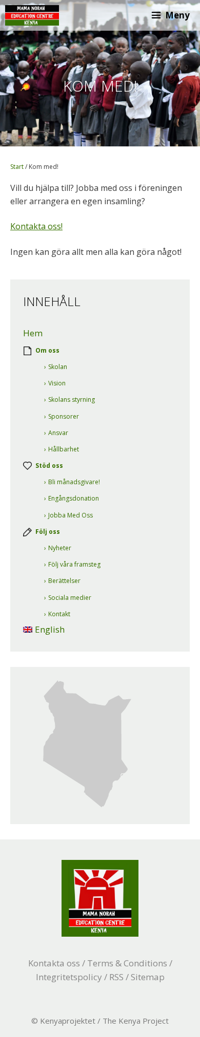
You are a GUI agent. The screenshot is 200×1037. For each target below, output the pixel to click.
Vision (57, 383)
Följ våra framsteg (74, 564)
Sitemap (148, 977)
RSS (116, 977)
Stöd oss (49, 465)
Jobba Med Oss (70, 515)
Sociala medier (69, 597)
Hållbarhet (63, 449)
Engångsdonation (73, 498)
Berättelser (64, 580)
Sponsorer (63, 416)
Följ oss (47, 531)
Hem (33, 333)
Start (17, 166)
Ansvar (58, 432)
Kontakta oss (54, 963)
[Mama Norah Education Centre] (32, 15)
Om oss (47, 350)
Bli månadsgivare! (74, 482)
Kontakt (59, 614)
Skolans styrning (71, 399)
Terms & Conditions (127, 963)
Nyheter (59, 548)
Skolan (57, 366)
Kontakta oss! (36, 226)
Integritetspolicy (69, 977)
